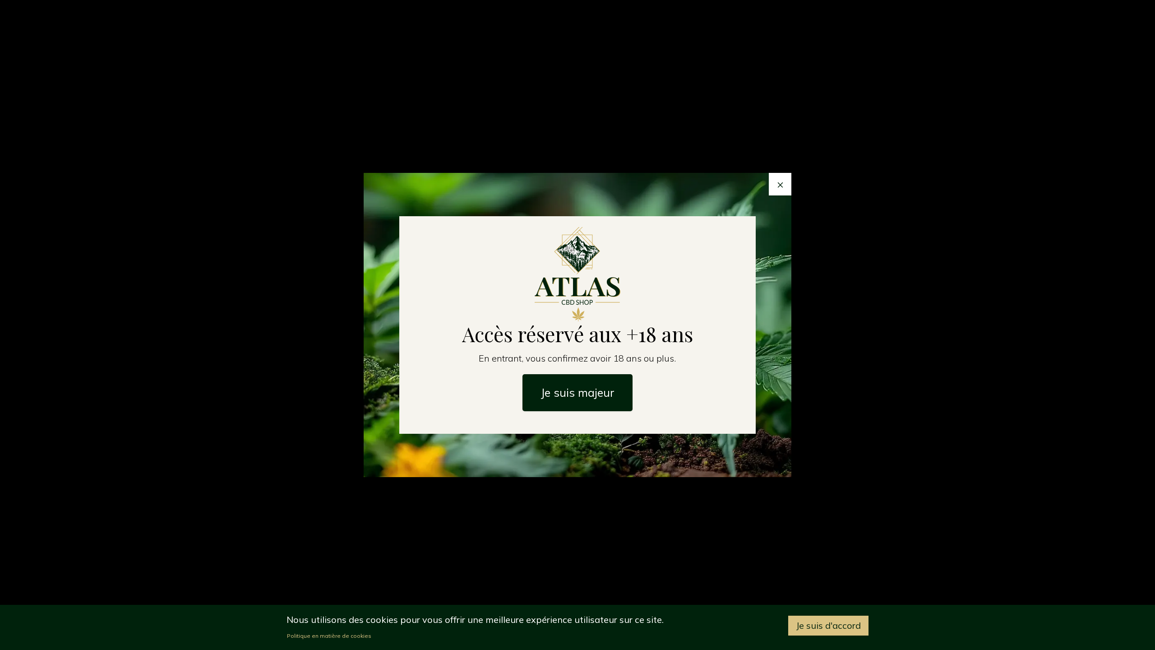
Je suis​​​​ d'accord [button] (828, 625)
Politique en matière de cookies (329, 635)
